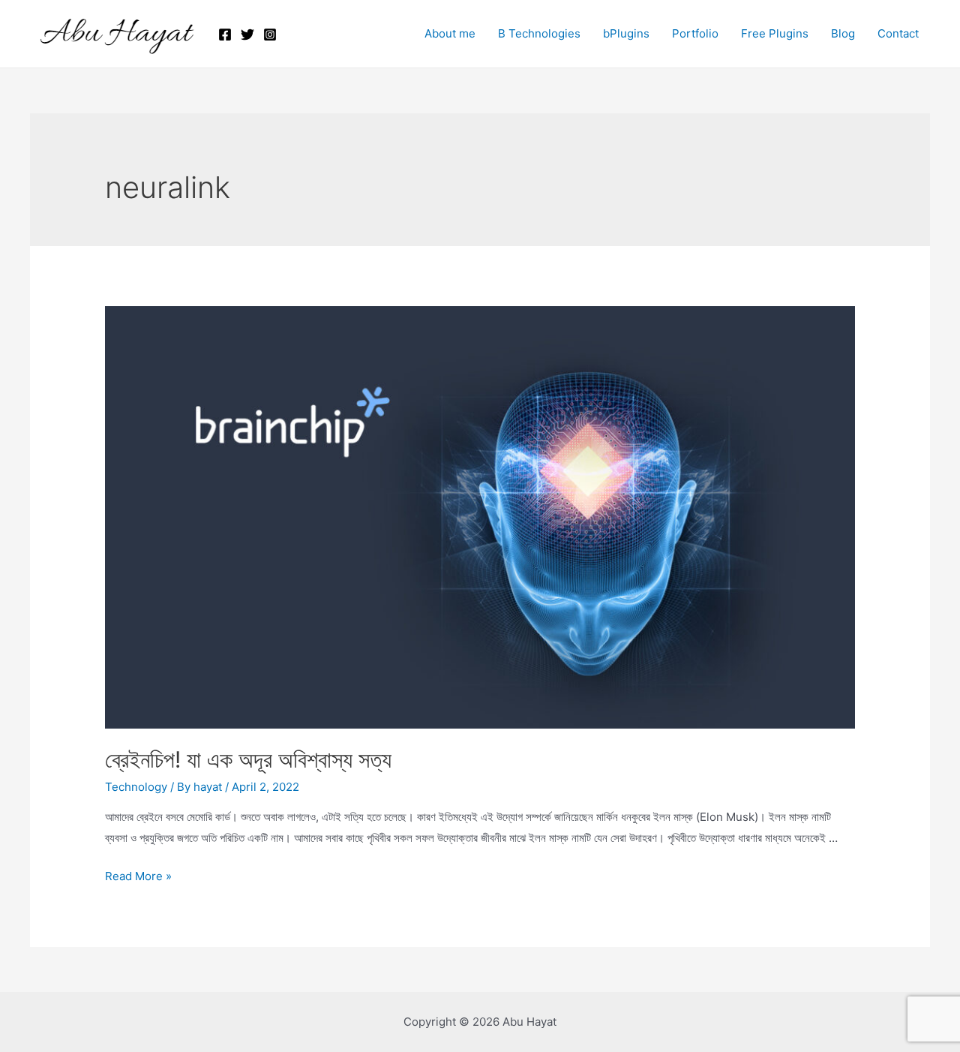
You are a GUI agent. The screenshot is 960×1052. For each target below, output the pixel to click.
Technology (136, 787)
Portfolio (695, 33)
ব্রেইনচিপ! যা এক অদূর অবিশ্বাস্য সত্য (248, 759)
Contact (898, 33)
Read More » (138, 876)
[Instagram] (270, 34)
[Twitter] (247, 34)
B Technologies (539, 33)
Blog (843, 33)
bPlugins (626, 33)
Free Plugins (774, 33)
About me (450, 33)
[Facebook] (225, 34)
